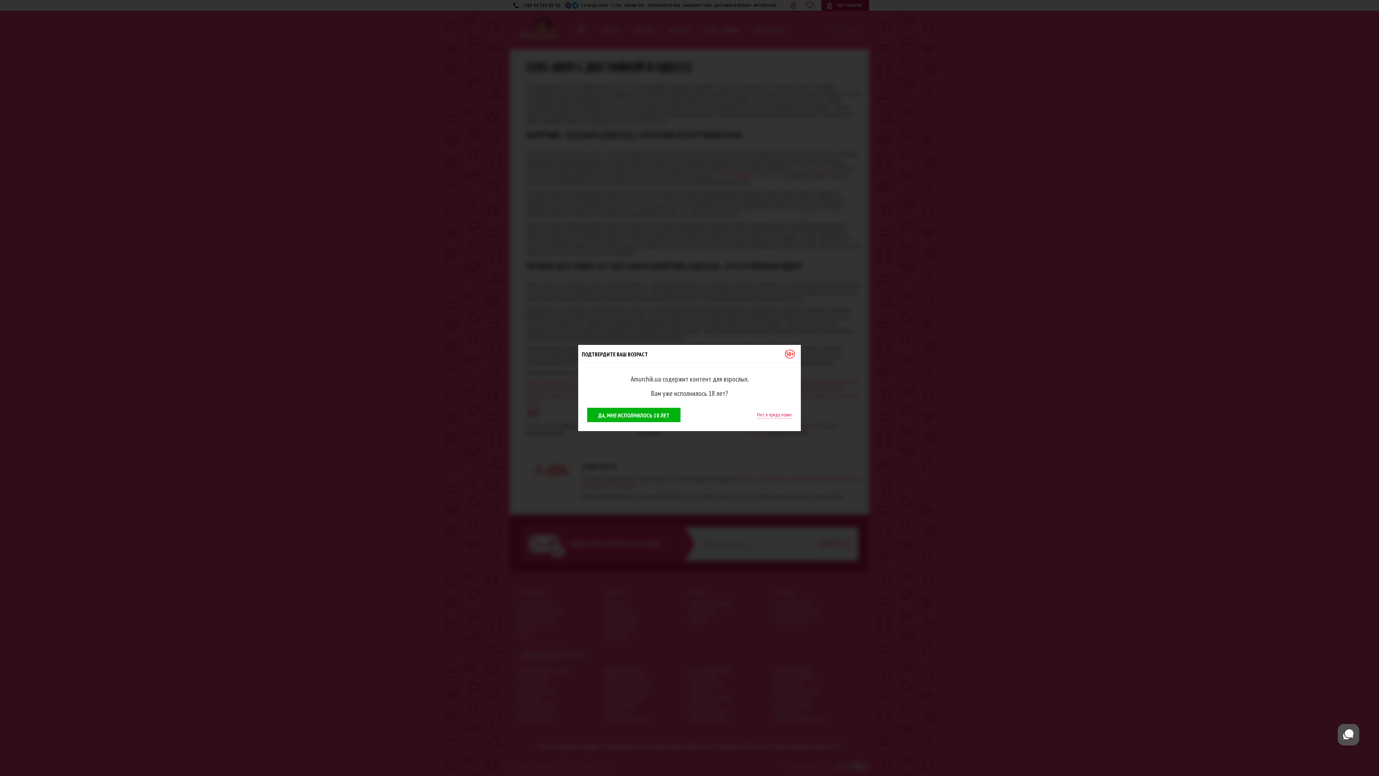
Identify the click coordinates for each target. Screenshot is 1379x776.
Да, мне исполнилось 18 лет (633, 415)
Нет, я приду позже (774, 414)
